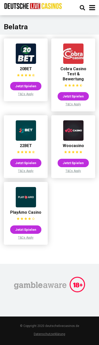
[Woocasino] (73, 139)
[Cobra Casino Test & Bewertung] (73, 62)
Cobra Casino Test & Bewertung (73, 73)
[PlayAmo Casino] (26, 206)
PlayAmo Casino (25, 212)
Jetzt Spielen (25, 86)
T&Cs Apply (26, 94)
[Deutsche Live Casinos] (33, 5)
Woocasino (73, 145)
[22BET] (26, 139)
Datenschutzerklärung (49, 334)
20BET (26, 68)
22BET (26, 145)
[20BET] (26, 62)
